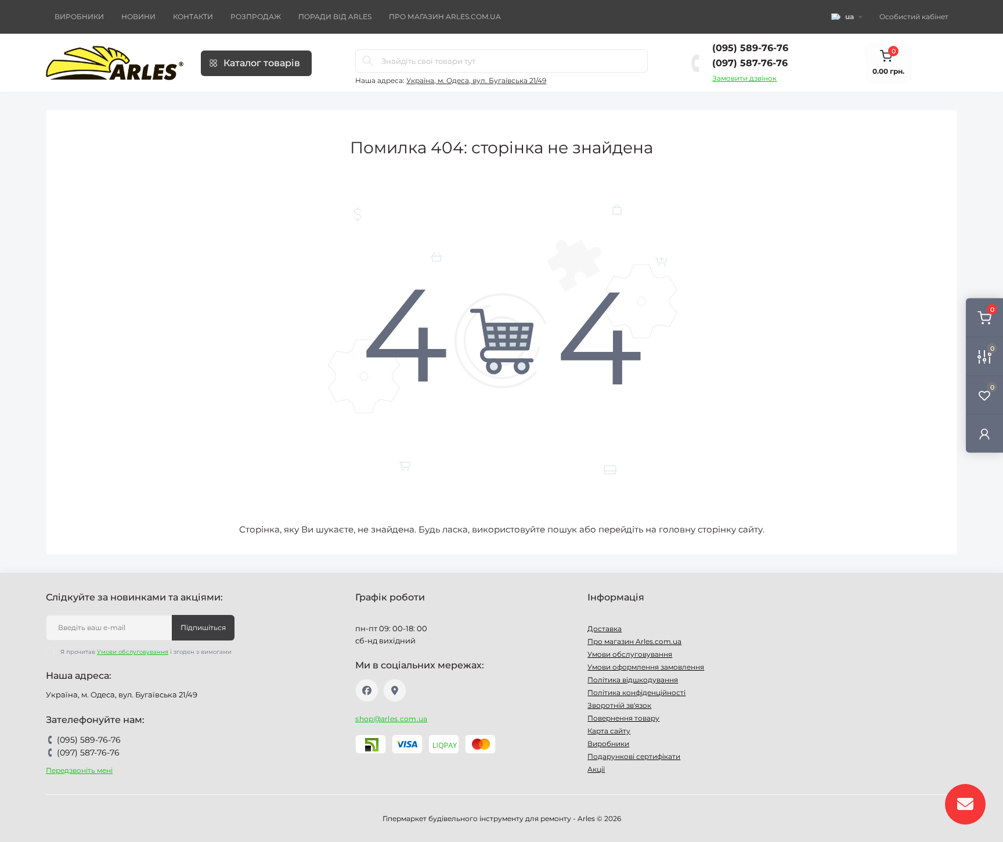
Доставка (604, 628)
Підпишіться (203, 627)
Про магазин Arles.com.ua (445, 16)
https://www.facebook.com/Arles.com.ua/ (366, 690)
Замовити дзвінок (744, 78)
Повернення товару (623, 718)
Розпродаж (255, 16)
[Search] (368, 61)
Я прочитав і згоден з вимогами (146, 652)
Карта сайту (608, 730)
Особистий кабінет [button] (913, 16)
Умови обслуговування (132, 652)
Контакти (193, 16)
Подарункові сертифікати (633, 756)
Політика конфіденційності (636, 692)
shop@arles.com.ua (391, 718)
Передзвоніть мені (79, 770)
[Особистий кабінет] (984, 433)
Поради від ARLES (334, 16)
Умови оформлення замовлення (645, 667)
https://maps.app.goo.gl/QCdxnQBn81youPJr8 (394, 690)
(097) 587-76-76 (750, 63)
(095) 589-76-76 (750, 47)
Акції (596, 769)
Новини (138, 16)
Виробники (79, 16)
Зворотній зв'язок (619, 705)
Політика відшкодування (632, 679)
